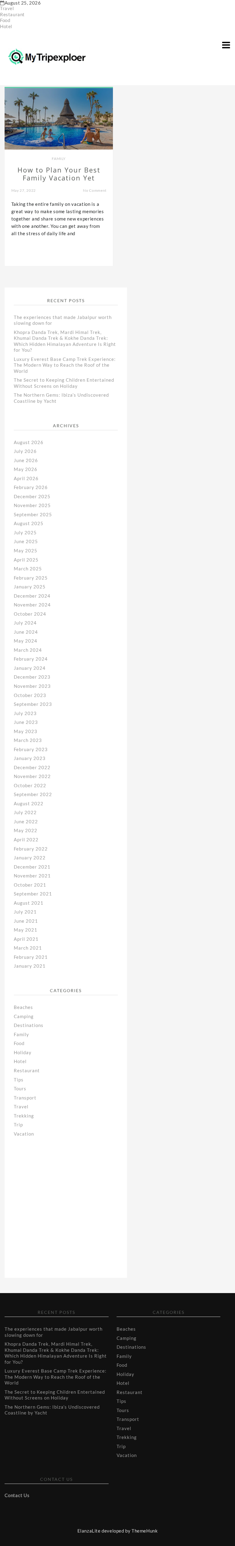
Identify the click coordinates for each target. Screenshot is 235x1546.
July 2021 (25, 911)
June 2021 (26, 921)
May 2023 (25, 731)
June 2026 (26, 460)
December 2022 (32, 767)
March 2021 (28, 948)
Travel (7, 8)
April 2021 (26, 939)
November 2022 (32, 776)
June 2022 (26, 821)
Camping (24, 1016)
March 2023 (28, 740)
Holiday (23, 1052)
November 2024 (32, 604)
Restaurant (12, 14)
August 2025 (28, 523)
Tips (19, 1079)
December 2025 (32, 496)
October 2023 (30, 695)
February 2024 (31, 659)
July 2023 (25, 713)
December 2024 (32, 596)
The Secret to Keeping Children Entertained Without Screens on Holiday (64, 383)
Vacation (24, 1133)
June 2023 (26, 722)
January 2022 (30, 857)
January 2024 (30, 668)
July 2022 (25, 812)
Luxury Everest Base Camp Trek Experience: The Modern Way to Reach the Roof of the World (65, 365)
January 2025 (30, 586)
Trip (18, 1124)
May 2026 (25, 469)
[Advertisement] (63, 1200)
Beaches (23, 1007)
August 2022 (28, 803)
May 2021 (25, 929)
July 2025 (25, 532)
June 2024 (26, 632)
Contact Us (17, 1495)
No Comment (94, 190)
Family (59, 158)
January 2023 (30, 758)
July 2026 (25, 451)
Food (5, 20)
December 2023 (32, 677)
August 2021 (28, 903)
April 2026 (26, 478)
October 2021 (30, 885)
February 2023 (31, 749)
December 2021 (32, 866)
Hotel (6, 26)
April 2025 (26, 559)
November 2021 (32, 875)
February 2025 (31, 577)
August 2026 (28, 442)
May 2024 (25, 640)
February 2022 (31, 848)
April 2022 (26, 839)
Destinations (28, 1025)
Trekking (24, 1115)
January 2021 (30, 966)
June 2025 (26, 541)
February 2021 (31, 957)
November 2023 (32, 686)
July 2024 (25, 622)
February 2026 (31, 487)
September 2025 (33, 514)
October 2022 (30, 785)
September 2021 (33, 893)
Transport (25, 1097)
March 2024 (28, 650)
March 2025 (28, 568)
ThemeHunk (145, 1530)
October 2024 (30, 614)
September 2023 (33, 704)
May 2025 (25, 550)
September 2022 (33, 794)
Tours (20, 1088)
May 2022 (25, 830)
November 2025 (32, 505)
